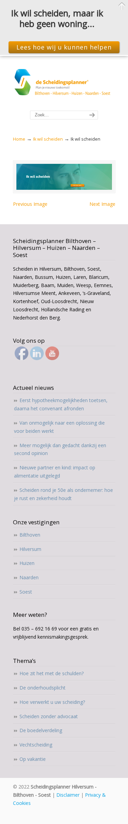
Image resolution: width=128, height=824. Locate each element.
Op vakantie (32, 759)
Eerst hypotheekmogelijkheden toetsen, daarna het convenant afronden (61, 404)
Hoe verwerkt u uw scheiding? (52, 702)
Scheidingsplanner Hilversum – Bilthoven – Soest (64, 83)
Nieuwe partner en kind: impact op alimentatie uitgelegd (54, 471)
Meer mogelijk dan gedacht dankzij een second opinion (60, 449)
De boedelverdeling (40, 730)
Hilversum (30, 549)
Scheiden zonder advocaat (48, 716)
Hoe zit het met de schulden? (51, 673)
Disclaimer (68, 795)
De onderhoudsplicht (42, 687)
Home (19, 139)
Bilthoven (29, 534)
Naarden (29, 577)
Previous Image (30, 204)
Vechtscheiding (35, 744)
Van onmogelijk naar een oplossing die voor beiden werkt (59, 427)
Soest (25, 591)
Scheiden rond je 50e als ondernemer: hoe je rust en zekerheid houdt (63, 494)
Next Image (102, 204)
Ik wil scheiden (48, 139)
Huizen (26, 563)
